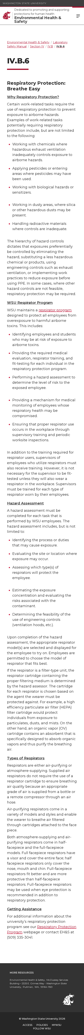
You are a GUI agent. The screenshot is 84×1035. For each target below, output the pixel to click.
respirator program (55, 310)
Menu (78, 15)
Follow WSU (42, 1028)
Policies (42, 1024)
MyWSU (56, 1024)
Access (27, 1024)
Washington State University (24, 3)
